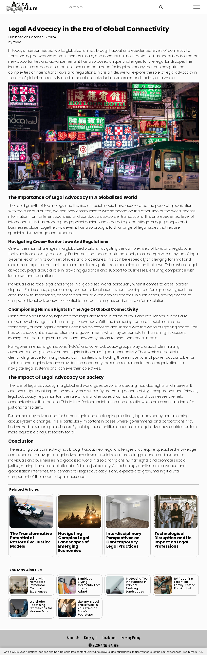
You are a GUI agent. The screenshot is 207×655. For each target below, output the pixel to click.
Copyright (91, 637)
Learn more (190, 652)
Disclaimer (109, 637)
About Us (73, 637)
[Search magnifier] (161, 7)
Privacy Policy (130, 637)
